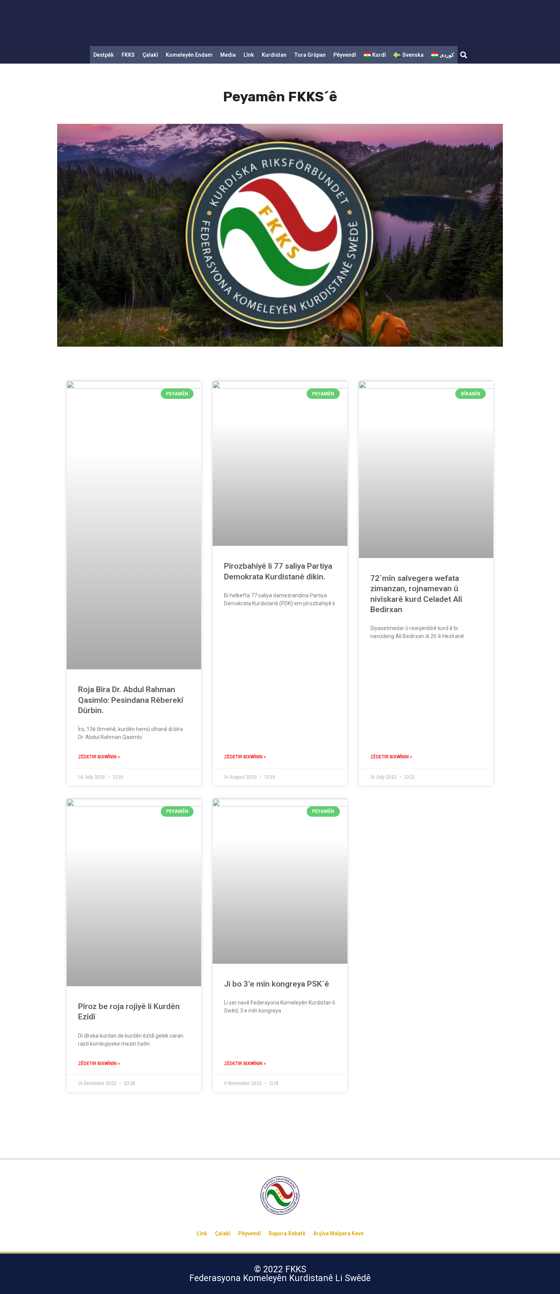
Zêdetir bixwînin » (99, 757)
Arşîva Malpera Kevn (338, 1233)
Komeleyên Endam (189, 55)
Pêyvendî (344, 55)
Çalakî (150, 55)
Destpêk (103, 55)
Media (228, 55)
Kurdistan (274, 55)
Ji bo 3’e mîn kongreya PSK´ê (276, 983)
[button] (464, 54)
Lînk (248, 55)
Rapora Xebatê (287, 1233)
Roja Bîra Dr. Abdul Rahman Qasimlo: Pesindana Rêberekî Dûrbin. (130, 700)
